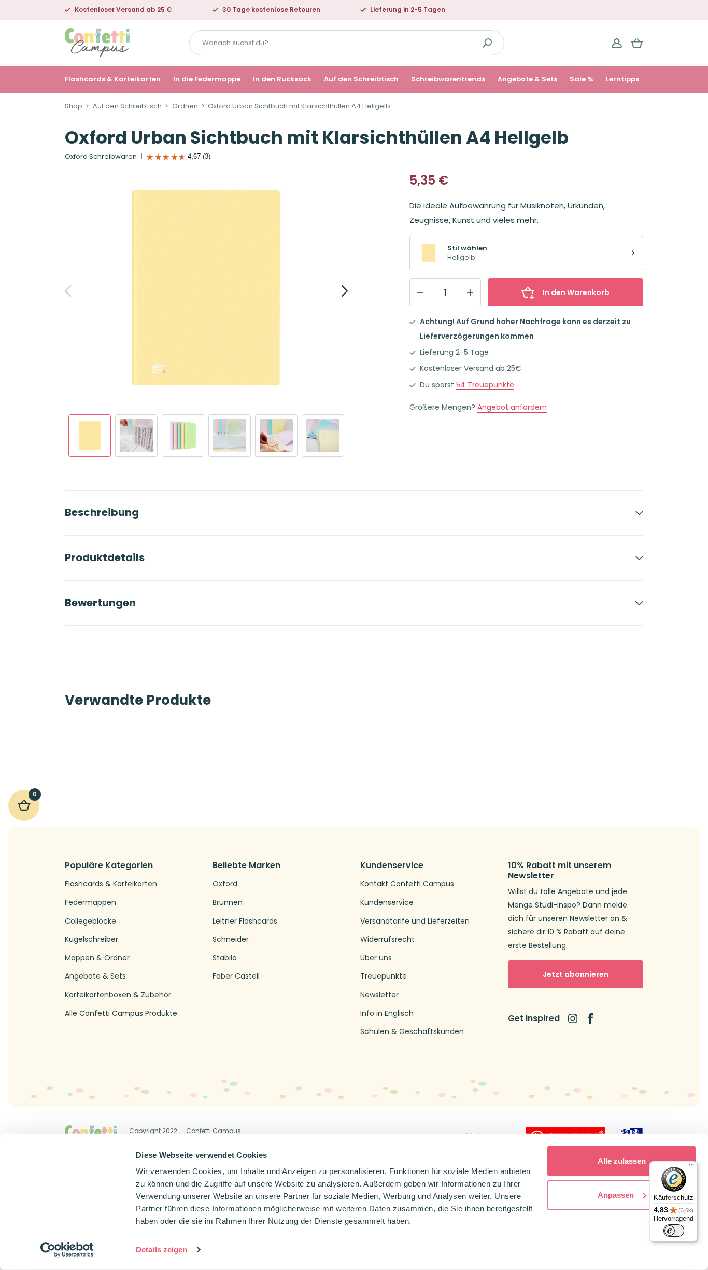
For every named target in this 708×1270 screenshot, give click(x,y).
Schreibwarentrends (448, 79)
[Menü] (691, 1167)
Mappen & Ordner (97, 958)
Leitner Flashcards (245, 921)
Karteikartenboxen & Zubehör (118, 995)
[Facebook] (590, 1018)
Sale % (581, 79)
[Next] (333, 290)
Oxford (225, 884)
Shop (73, 106)
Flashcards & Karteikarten (113, 79)
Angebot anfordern (512, 407)
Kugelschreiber (91, 939)
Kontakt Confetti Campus (407, 884)
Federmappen (90, 903)
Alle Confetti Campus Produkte (121, 1013)
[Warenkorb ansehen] (637, 43)
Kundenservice (387, 903)
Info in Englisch (387, 1013)
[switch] (673, 1230)
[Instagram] (572, 1018)
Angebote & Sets (527, 79)
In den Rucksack (282, 79)
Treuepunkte (485, 385)
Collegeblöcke (90, 921)
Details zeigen (161, 1249)
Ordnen (185, 106)
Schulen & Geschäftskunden (412, 1032)
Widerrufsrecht (387, 939)
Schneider (231, 939)
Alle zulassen (622, 1160)
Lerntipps (622, 79)
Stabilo (225, 958)
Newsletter (379, 995)
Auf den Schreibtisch (361, 79)
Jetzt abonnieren (575, 974)
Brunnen (228, 903)
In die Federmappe (206, 79)
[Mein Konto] (617, 43)
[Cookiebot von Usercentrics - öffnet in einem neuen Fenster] (67, 1250)
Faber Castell (236, 976)
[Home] (97, 42)
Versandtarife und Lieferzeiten (415, 921)
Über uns (376, 958)
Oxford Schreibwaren (101, 156)
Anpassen (616, 1194)
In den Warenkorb (576, 292)
